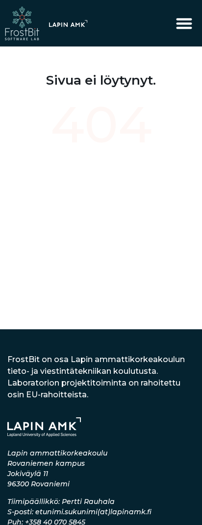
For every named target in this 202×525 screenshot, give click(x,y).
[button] (185, 23)
